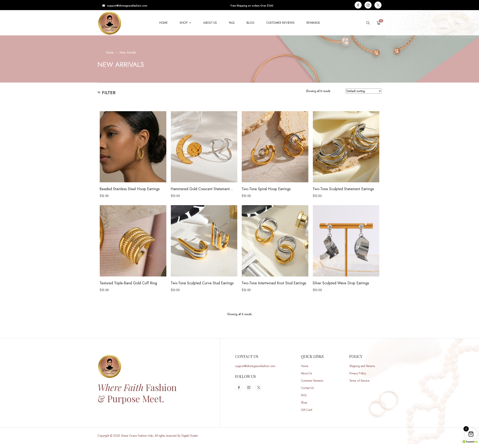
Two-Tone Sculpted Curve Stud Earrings (202, 283)
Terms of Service (359, 380)
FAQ (231, 23)
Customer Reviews (280, 23)
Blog (250, 23)
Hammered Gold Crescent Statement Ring (200, 189)
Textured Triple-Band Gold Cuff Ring (128, 283)
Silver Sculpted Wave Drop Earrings (341, 283)
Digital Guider (189, 436)
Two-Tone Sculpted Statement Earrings (343, 189)
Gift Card (306, 410)
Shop (184, 23)
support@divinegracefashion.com (126, 5)
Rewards (313, 23)
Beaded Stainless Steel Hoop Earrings (130, 189)
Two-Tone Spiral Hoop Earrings (266, 189)
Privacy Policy (357, 373)
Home (163, 23)
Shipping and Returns (362, 366)
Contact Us (307, 388)
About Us (210, 23)
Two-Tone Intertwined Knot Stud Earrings (274, 283)
